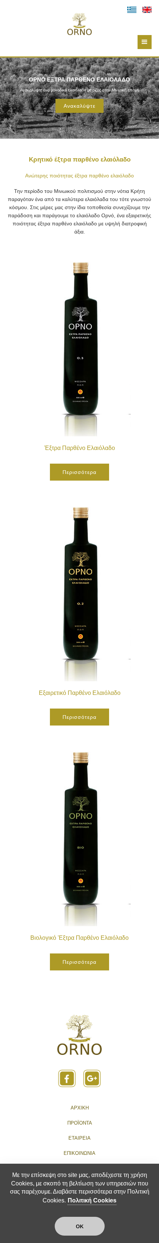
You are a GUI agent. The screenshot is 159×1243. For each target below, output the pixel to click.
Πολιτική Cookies (92, 1200)
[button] (145, 42)
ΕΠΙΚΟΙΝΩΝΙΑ (79, 1153)
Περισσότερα (79, 472)
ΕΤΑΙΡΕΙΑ (79, 1138)
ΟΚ (80, 1226)
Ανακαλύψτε (79, 106)
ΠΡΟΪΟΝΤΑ (79, 1123)
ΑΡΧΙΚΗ (80, 1108)
